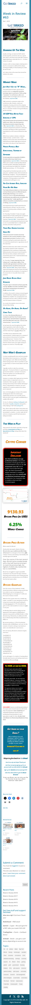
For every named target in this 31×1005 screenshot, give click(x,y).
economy (24, 958)
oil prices (23, 968)
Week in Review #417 (10, 896)
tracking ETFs (19, 405)
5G (4, 949)
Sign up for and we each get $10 (15, 770)
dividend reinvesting (9, 958)
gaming (23, 962)
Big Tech (21, 949)
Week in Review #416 (10, 899)
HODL (9, 665)
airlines (11, 949)
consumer (10, 955)
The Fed (12, 981)
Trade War (6, 984)
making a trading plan (19, 402)
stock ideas (24, 977)
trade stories (19, 981)
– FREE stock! (11, 922)
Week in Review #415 (10, 902)
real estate (23, 971)
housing (22, 965)
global (5, 965)
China (5, 955)
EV (9, 962)
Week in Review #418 (10, 893)
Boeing (10, 952)
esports (6, 962)
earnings (17, 958)
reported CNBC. (10, 267)
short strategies (8, 977)
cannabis (24, 952)
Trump (20, 984)
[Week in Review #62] (20, 825)
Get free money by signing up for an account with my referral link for (15, 766)
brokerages (17, 952)
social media (16, 977)
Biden (16, 949)
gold (10, 965)
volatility (6, 987)
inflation (6, 968)
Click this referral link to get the (15, 774)
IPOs (10, 968)
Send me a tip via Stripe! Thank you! (15, 762)
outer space (16, 971)
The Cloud (6, 981)
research (12, 974)
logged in (15, 866)
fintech (13, 962)
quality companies (15, 404)
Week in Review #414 (10, 906)
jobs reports (16, 968)
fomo (18, 962)
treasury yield (14, 984)
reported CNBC (14, 98)
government (16, 965)
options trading (7, 971)
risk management (20, 974)
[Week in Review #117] (8, 840)
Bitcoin (5, 952)
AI (7, 949)
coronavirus (18, 955)
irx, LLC (22, 1000)
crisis (23, 955)
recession (6, 974)
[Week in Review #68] (8, 825)
